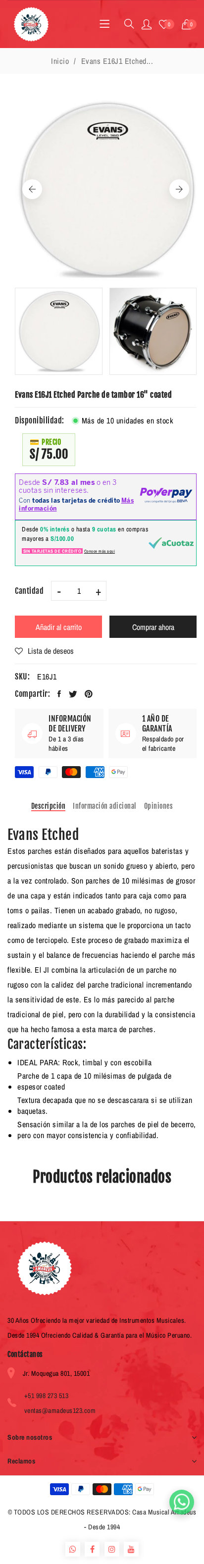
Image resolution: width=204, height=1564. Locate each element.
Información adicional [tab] (105, 806)
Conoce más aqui (99, 551)
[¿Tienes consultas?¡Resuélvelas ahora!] (181, 1502)
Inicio (60, 60)
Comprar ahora (153, 627)
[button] (189, 24)
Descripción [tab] (48, 806)
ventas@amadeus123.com (60, 1410)
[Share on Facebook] (59, 693)
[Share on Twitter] (73, 693)
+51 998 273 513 (46, 1395)
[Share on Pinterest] (89, 693)
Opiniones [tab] (158, 806)
